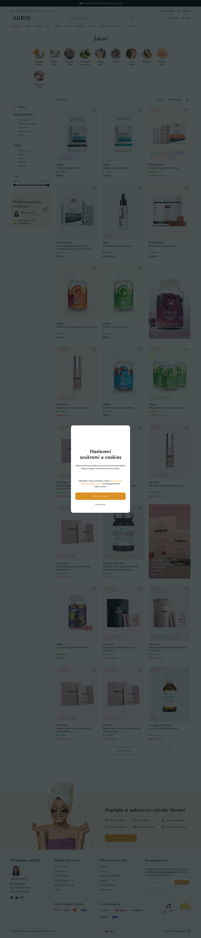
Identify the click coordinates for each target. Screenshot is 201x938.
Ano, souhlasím (101, 496)
